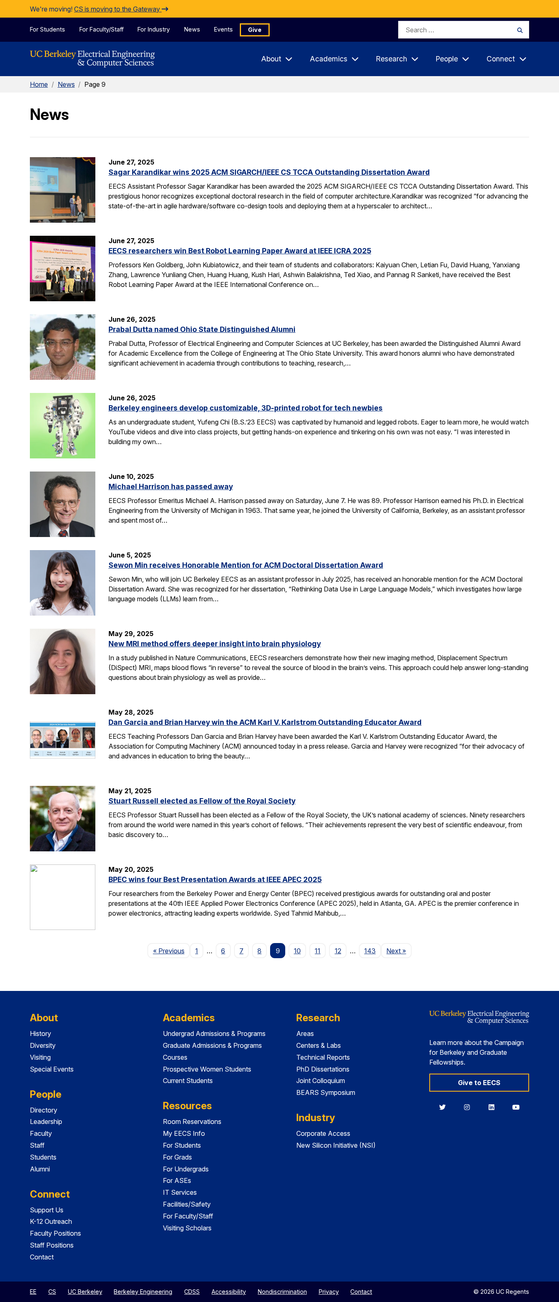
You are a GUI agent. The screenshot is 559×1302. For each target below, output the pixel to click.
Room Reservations (192, 1121)
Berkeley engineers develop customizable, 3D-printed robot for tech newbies (245, 408)
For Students (47, 29)
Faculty (41, 1133)
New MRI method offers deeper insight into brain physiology (214, 643)
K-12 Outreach (51, 1221)
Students (43, 1157)
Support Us (46, 1210)
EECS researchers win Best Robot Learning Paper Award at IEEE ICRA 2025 (239, 250)
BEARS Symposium (325, 1092)
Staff (37, 1145)
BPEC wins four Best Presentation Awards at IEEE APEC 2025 (215, 879)
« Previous (171, 950)
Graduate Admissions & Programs (212, 1045)
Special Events (52, 1069)
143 (370, 951)
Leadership (46, 1121)
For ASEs (177, 1180)
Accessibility (229, 1291)
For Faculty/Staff (101, 29)
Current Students (188, 1080)
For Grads (177, 1157)
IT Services (180, 1192)
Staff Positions (52, 1245)
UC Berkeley (85, 1291)
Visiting (40, 1057)
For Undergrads (186, 1169)
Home (39, 84)
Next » (398, 950)
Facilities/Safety (187, 1204)
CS (52, 1291)
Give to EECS (479, 1083)
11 (317, 951)
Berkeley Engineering (143, 1291)
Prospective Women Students (207, 1069)
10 (297, 951)
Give (254, 29)
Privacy (329, 1291)
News (192, 29)
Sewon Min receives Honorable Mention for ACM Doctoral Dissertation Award (245, 565)
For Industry (153, 29)
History (40, 1033)
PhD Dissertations (322, 1069)
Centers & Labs (318, 1045)
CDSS (192, 1291)
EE (33, 1291)
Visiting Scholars (187, 1228)
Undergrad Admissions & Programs (214, 1033)
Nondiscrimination (282, 1291)
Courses (175, 1057)
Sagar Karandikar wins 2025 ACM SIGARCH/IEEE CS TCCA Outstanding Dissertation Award (269, 172)
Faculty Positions (55, 1233)
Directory (43, 1110)
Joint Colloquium (320, 1080)
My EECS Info (184, 1133)
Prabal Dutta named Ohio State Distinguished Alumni (201, 329)
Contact (42, 1257)
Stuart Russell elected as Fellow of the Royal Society (201, 801)
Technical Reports (323, 1057)
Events (223, 29)
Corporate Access (323, 1133)
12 (338, 951)
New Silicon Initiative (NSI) (336, 1145)
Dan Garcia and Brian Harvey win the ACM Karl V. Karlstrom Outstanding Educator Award (265, 722)
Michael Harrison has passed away (170, 486)
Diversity (43, 1045)
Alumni (40, 1169)
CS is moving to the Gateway (118, 9)
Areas (305, 1033)
